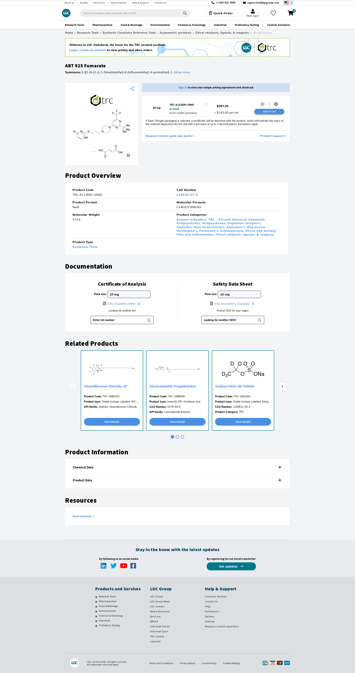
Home (69, 32)
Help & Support (140, 2)
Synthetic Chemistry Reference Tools (129, 32)
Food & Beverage (108, 606)
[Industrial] (96, 621)
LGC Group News (160, 601)
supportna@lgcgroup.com (263, 2)
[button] (276, 104)
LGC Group (156, 596)
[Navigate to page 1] (172, 437)
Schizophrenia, (232, 231)
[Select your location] (288, 2)
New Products (118, 2)
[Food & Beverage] (96, 606)
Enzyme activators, (192, 219)
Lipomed (155, 641)
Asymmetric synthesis (176, 32)
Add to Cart (269, 111)
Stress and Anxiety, (261, 231)
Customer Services (216, 596)
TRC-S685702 (111, 396)
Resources (99, 2)
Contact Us (211, 601)
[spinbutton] (269, 104)
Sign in (182, 87)
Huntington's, (188, 231)
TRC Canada (157, 636)
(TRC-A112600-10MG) (122, 304)
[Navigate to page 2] (177, 437)
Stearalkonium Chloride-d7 (105, 386)
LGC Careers (157, 606)
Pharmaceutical (108, 601)
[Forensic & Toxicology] (96, 616)
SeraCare (155, 616)
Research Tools (88, 32)
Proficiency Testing (109, 625)
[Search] (185, 13)
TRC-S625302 (242, 396)
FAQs (208, 606)
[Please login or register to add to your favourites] (205, 105)
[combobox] (230, 320)
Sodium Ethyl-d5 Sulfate (234, 386)
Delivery (209, 616)
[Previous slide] (72, 386)
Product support (272, 136)
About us (69, 2)
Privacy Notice (187, 663)
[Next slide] (282, 386)
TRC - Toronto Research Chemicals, (237, 219)
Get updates (228, 566)
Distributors (212, 611)
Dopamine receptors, (244, 223)
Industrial (104, 620)
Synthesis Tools (85, 247)
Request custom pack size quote (169, 136)
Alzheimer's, (236, 227)
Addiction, (185, 227)
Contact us (160, 2)
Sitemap (210, 621)
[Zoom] (128, 155)
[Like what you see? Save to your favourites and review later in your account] (273, 13)
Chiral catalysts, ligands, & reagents (222, 32)
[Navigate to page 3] (182, 437)
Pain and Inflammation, (196, 234)
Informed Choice (160, 626)
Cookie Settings (231, 663)
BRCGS (154, 621)
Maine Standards (160, 611)
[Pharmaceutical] (96, 601)
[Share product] (132, 88)
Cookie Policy (209, 663)
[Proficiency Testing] (96, 625)
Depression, (256, 227)
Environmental (107, 611)
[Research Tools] (96, 597)
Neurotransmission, (210, 227)
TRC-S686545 (176, 396)
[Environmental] (96, 611)
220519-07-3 (187, 194)
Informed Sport (159, 631)
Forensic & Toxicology (111, 615)
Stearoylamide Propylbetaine (172, 386)
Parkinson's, (209, 231)
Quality (84, 2)
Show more (182, 72)
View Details (111, 422)
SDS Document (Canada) (232, 304)
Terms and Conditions (161, 663)
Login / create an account (87, 50)
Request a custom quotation (222, 626)
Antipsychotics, (189, 223)
